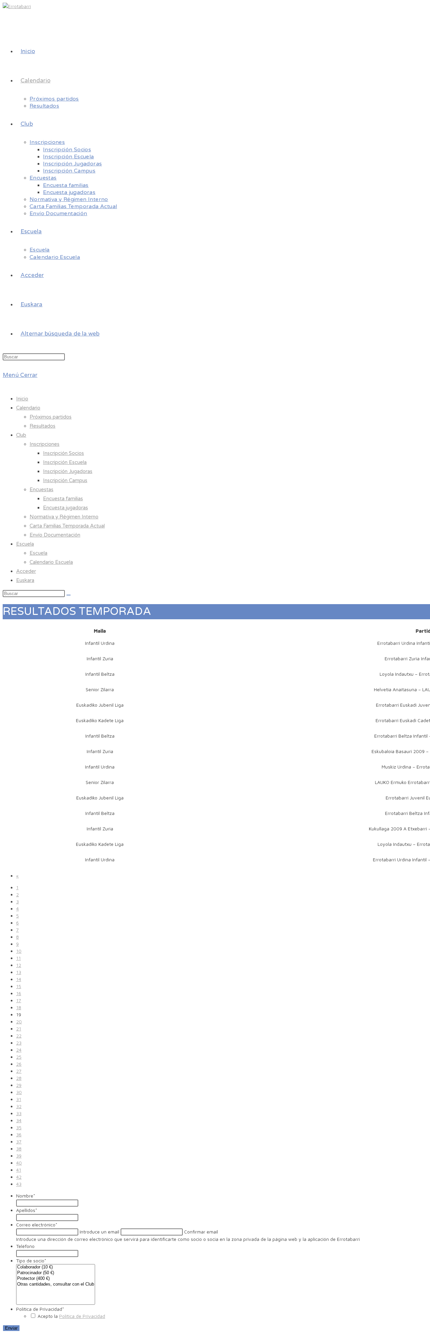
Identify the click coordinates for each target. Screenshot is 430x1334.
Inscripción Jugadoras (67, 471)
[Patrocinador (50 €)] (55, 1273)
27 (19, 1071)
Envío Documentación (55, 535)
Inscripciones (44, 444)
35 (19, 1127)
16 (18, 993)
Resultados (42, 426)
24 (19, 1050)
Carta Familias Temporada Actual (67, 526)
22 (19, 1035)
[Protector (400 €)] (55, 1279)
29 (19, 1085)
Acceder (26, 571)
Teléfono (25, 1246)
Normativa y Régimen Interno (64, 517)
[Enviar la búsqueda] (68, 595)
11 (18, 958)
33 (19, 1113)
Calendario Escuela (51, 562)
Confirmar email (201, 1231)
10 (19, 951)
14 (18, 979)
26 (19, 1064)
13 (18, 972)
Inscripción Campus (65, 480)
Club (21, 435)
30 (19, 1092)
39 (19, 1156)
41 (18, 1170)
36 (19, 1134)
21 (18, 1028)
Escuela (25, 544)
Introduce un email (99, 1231)
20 (19, 1021)
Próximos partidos (51, 417)
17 (18, 1000)
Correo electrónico (36, 1224)
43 (19, 1184)
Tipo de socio (31, 1260)
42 (19, 1177)
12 (18, 965)
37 (19, 1141)
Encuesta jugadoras (65, 508)
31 (18, 1099)
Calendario (28, 408)
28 (19, 1078)
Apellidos (26, 1210)
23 (19, 1043)
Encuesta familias (63, 499)
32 (19, 1106)
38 (19, 1148)
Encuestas (41, 489)
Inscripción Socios (63, 453)
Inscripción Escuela (65, 462)
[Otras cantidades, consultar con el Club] (55, 1284)
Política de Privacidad (40, 1309)
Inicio (22, 399)
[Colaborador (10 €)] (55, 1267)
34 (19, 1120)
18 (18, 1007)
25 (19, 1057)
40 (19, 1163)
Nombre (25, 1196)
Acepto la (71, 1316)
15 (18, 986)
